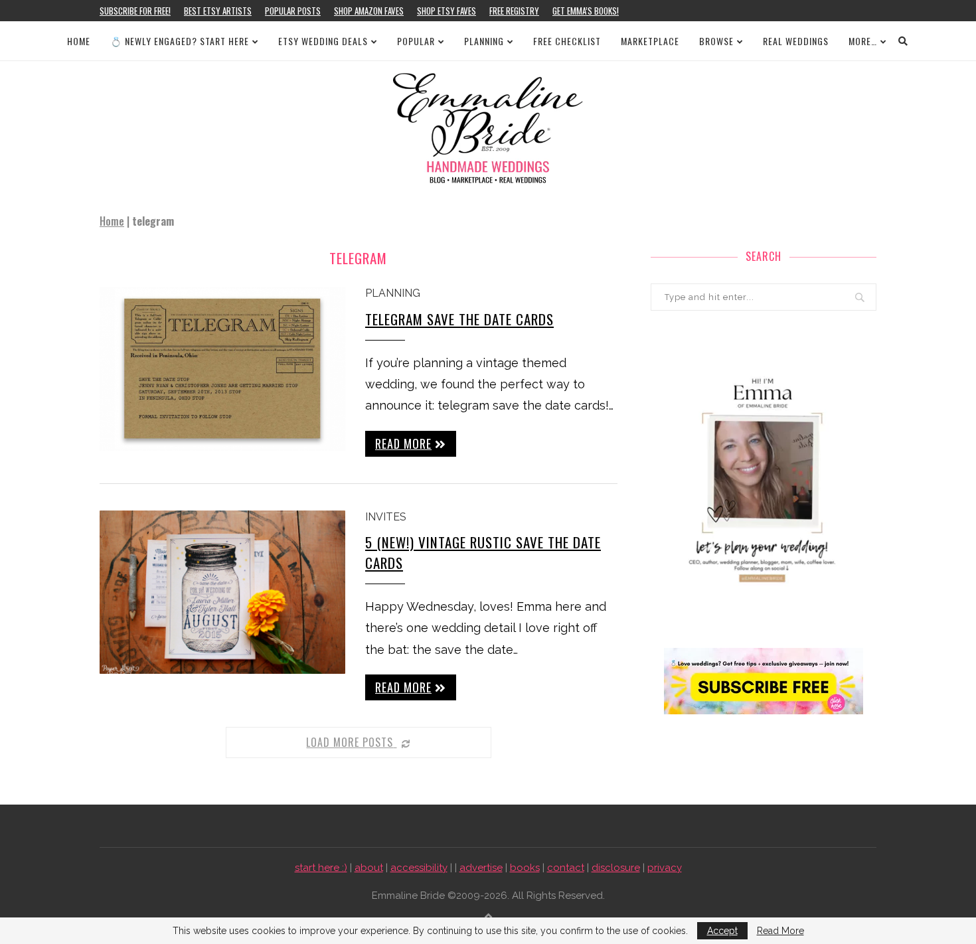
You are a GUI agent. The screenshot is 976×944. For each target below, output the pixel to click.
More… (863, 41)
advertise (481, 868)
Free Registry (514, 10)
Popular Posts (293, 10)
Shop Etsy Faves (446, 10)
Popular (416, 41)
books (525, 868)
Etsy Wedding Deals (323, 41)
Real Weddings (796, 41)
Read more (403, 443)
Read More (780, 930)
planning (392, 293)
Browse (716, 41)
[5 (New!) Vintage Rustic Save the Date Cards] (222, 592)
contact (565, 868)
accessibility (418, 868)
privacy (664, 868)
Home (78, 41)
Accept (722, 930)
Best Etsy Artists (218, 10)
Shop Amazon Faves (369, 10)
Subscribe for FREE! (135, 10)
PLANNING (484, 41)
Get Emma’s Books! (585, 10)
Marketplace (650, 41)
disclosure (616, 868)
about (369, 868)
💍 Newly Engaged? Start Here (179, 41)
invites (385, 517)
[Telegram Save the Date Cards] (222, 369)
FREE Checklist (567, 41)
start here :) (321, 868)
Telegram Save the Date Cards (459, 319)
